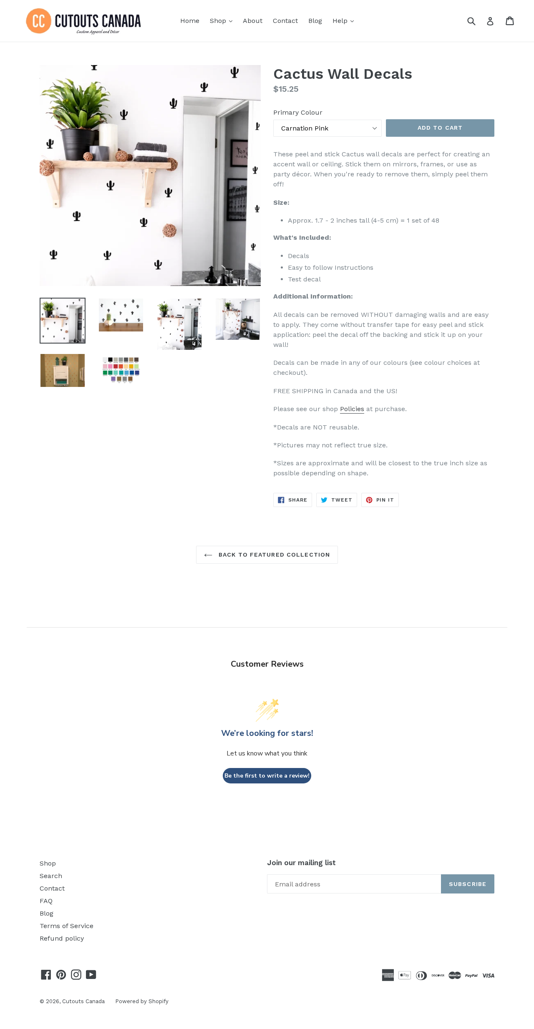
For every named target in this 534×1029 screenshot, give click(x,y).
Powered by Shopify (142, 1001)
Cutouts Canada (83, 1001)
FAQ (46, 901)
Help (345, 20)
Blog (315, 21)
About (252, 21)
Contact (285, 21)
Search (51, 876)
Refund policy (62, 938)
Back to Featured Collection (273, 554)
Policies (352, 409)
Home (189, 21)
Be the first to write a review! (267, 776)
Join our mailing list (301, 862)
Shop (223, 20)
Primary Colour (297, 112)
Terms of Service (66, 926)
